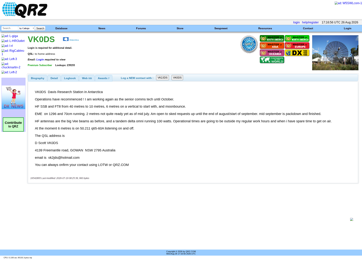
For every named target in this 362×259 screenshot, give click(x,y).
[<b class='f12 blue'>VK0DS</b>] (335, 69)
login (296, 22)
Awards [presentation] (103, 78)
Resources (265, 28)
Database (61, 28)
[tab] (37, 78)
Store (180, 28)
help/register (310, 22)
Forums (141, 28)
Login (347, 28)
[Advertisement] (188, 219)
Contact (308, 28)
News (101, 28)
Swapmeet (221, 28)
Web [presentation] (87, 78)
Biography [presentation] (37, 78)
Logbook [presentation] (70, 78)
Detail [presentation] (54, 78)
